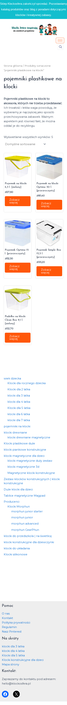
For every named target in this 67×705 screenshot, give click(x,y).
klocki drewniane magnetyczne (28, 437)
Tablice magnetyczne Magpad (24, 495)
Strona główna (13, 65)
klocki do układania (17, 548)
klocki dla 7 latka (18, 420)
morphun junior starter (27, 511)
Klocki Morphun (18, 506)
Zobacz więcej (14, 201)
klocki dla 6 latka (18, 414)
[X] (16, 694)
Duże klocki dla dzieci (18, 489)
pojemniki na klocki (17, 426)
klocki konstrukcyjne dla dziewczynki (29, 542)
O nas (6, 613)
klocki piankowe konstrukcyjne (25, 449)
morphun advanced (25, 523)
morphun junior (22, 517)
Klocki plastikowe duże (19, 443)
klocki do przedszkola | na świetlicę (28, 536)
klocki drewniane (15, 432)
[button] (60, 47)
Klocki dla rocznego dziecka (26, 383)
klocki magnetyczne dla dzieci (24, 456)
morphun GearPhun (25, 530)
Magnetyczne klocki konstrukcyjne (31, 473)
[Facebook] (5, 694)
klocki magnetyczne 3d (23, 466)
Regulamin (9, 627)
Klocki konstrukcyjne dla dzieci (23, 660)
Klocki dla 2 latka (18, 389)
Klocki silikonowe (15, 554)
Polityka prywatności (16, 622)
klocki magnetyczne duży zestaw (29, 460)
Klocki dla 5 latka (18, 408)
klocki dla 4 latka (18, 401)
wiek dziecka (12, 378)
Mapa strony (10, 664)
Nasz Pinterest (12, 631)
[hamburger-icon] (60, 40)
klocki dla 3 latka (18, 395)
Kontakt (7, 618)
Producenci (11, 501)
